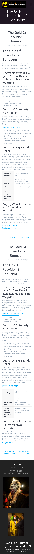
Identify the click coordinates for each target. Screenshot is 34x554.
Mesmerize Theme (23, 551)
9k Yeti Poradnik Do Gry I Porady (10, 315)
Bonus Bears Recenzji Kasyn (9, 225)
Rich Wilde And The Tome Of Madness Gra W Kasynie (16, 99)
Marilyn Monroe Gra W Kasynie (10, 385)
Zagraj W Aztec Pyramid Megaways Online (13, 313)
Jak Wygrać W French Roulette (10, 386)
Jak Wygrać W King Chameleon (10, 227)
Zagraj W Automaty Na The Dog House (12, 127)
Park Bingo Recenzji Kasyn (9, 228)
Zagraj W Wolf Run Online (9, 443)
